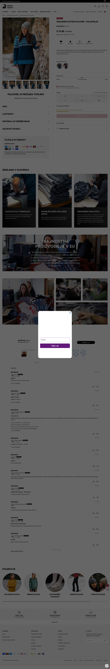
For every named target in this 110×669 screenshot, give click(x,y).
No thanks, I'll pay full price (55, 353)
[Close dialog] (70, 313)
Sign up (55, 346)
